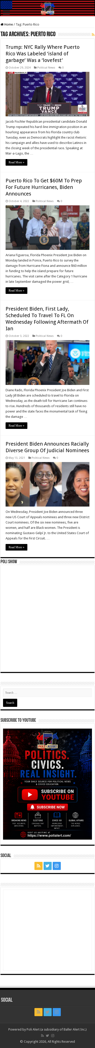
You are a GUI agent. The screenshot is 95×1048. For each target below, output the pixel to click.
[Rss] (38, 866)
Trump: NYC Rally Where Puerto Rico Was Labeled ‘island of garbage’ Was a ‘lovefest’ (43, 53)
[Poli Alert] (47, 8)
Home (8, 24)
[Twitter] (48, 866)
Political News (46, 67)
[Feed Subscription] (93, 35)
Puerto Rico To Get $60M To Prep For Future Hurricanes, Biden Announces (44, 187)
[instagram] (57, 866)
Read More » (16, 162)
